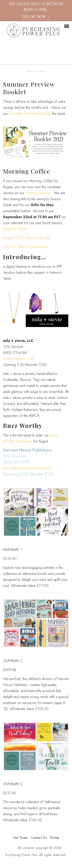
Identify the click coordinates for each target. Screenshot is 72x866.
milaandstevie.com (18, 359)
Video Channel (38, 193)
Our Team (20, 837)
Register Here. (15, 229)
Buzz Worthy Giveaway (30, 438)
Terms (54, 837)
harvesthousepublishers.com (27, 468)
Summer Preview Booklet (30, 113)
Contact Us (39, 837)
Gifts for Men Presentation (25, 247)
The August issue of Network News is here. (36, 10)
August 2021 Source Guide (26, 238)
